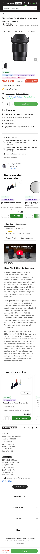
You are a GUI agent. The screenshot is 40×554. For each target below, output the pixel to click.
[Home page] (14, 3)
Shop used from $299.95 (12, 85)
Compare (21, 32)
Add (18, 216)
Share (8, 32)
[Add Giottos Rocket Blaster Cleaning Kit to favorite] (20, 181)
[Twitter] (24, 428)
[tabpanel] (20, 301)
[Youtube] (36, 428)
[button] (37, 3)
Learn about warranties (10, 157)
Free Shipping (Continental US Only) (17, 94)
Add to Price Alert (11, 89)
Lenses (5, 14)
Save (33, 32)
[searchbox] (20, 8)
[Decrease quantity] (3, 104)
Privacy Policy (22, 538)
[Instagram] (28, 428)
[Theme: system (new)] (24, 3)
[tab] (9, 224)
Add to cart (25, 104)
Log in (32, 3)
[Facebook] (32, 428)
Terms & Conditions (11, 538)
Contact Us (20, 487)
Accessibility (31, 538)
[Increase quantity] (11, 104)
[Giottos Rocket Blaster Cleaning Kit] (16, 385)
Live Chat (13, 169)
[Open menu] (3, 3)
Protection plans (9, 137)
